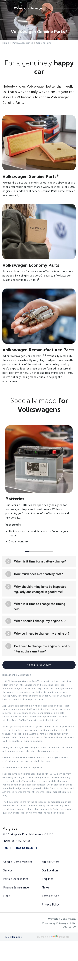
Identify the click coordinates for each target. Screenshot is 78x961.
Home (5, 42)
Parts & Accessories (22, 42)
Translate (64, 936)
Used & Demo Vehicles (18, 861)
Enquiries (47, 878)
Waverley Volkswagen (28, 8)
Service (8, 870)
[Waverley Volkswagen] (9, 8)
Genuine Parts (43, 42)
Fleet (6, 895)
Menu (73, 4)
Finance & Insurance (16, 887)
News (45, 887)
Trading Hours (25, 847)
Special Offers (50, 861)
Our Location (50, 870)
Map (5, 847)
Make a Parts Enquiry (39, 664)
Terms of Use (50, 895)
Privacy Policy (51, 904)
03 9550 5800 (21, 841)
